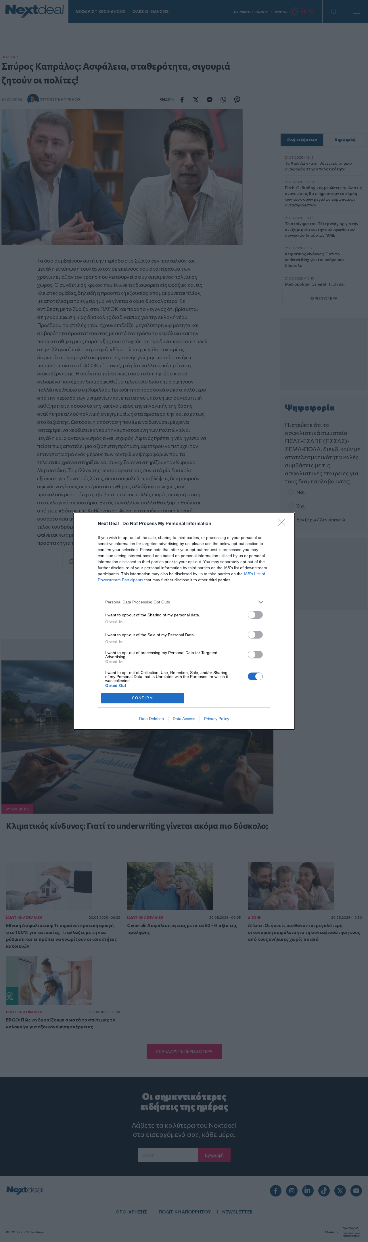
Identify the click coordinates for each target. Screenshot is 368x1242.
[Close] (283, 524)
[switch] (255, 615)
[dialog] (184, 621)
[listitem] (184, 602)
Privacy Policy (216, 718)
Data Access (184, 718)
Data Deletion (151, 718)
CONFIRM (142, 698)
